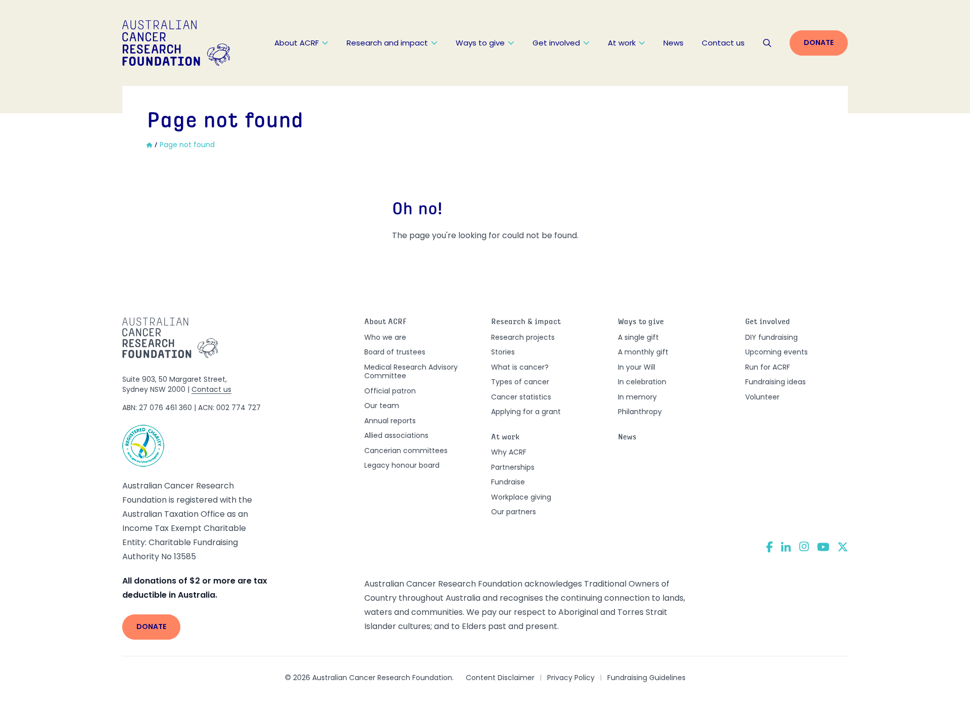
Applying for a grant (526, 412)
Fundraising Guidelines (646, 678)
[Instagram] (804, 547)
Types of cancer (520, 382)
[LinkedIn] (786, 547)
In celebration (642, 382)
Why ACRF (508, 452)
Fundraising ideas (775, 382)
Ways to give (480, 42)
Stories (503, 352)
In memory (637, 397)
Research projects (523, 337)
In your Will (636, 367)
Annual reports (390, 421)
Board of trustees (394, 352)
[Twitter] (843, 547)
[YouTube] (823, 547)
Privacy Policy (571, 678)
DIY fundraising (771, 337)
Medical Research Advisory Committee (411, 371)
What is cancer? (520, 367)
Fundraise (508, 482)
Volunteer (762, 397)
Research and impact (387, 42)
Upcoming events (776, 352)
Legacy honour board (402, 465)
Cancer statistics (521, 397)
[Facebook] (769, 547)
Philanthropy (640, 412)
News (673, 42)
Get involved (556, 42)
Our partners (513, 512)
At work (622, 42)
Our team (381, 405)
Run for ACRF (767, 367)
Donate (819, 42)
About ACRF (296, 42)
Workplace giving (521, 497)
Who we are (385, 337)
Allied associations (396, 435)
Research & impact (526, 322)
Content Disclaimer (500, 678)
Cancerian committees (406, 450)
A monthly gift (643, 352)
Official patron (390, 391)
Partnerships (513, 467)
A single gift (638, 337)
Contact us (723, 42)
